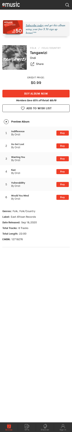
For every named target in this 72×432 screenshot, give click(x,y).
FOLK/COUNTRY (51, 48)
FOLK (33, 48)
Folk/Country (27, 211)
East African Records (23, 217)
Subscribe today (35, 25)
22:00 (22, 233)
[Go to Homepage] (11, 5)
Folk (15, 211)
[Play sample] (6, 121)
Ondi (33, 58)
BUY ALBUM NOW (36, 93)
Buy (62, 133)
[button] (37, 64)
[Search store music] (67, 4)
